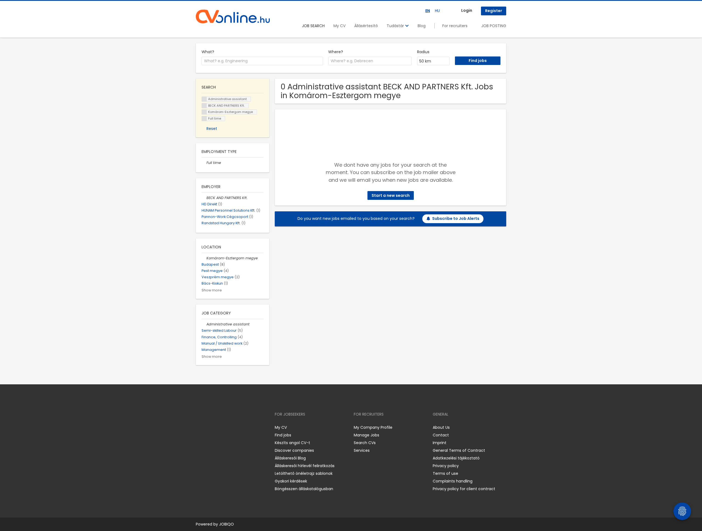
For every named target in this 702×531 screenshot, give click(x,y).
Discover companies (294, 450)
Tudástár (396, 26)
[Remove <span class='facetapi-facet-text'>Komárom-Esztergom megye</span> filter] (204, 112)
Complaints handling (452, 481)
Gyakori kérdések (291, 481)
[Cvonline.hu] (233, 16)
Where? (335, 52)
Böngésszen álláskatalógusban (304, 489)
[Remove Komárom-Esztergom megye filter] (204, 258)
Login (466, 10)
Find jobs (283, 435)
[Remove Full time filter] (204, 162)
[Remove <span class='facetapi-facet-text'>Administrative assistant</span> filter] (204, 99)
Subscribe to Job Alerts (455, 218)
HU (437, 10)
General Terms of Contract (459, 450)
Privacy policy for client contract (464, 489)
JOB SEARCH (313, 26)
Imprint (439, 442)
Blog (422, 26)
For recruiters (455, 26)
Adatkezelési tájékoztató (456, 458)
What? (208, 52)
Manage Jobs (366, 435)
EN (427, 10)
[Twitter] (226, 427)
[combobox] (262, 61)
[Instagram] (209, 427)
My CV (339, 26)
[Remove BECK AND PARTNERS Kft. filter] (204, 197)
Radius (423, 52)
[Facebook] (200, 427)
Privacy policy (446, 465)
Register (493, 10)
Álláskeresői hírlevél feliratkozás (305, 465)
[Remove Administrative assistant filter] (204, 324)
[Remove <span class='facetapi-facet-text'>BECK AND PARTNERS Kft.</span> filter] (204, 105)
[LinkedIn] (218, 427)
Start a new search (391, 195)
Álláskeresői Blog (290, 458)
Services (362, 450)
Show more (212, 290)
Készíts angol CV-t (292, 442)
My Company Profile (373, 427)
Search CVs (365, 442)
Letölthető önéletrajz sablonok (304, 473)
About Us (441, 427)
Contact (441, 435)
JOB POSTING (493, 26)
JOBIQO (226, 524)
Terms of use (445, 473)
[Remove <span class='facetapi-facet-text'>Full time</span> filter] (204, 118)
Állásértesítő (366, 26)
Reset (211, 128)
